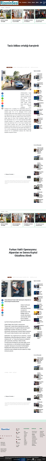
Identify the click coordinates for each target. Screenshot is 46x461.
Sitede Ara (42, 431)
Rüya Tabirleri (42, 435)
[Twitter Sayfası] (3, 435)
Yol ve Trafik (34, 432)
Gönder (29, 177)
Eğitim (37, 2)
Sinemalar (34, 440)
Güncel (25, 444)
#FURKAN (6, 372)
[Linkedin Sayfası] (9, 435)
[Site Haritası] (1, 438)
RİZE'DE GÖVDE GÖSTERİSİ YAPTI (40, 173)
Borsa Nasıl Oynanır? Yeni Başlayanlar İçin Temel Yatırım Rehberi (40, 98)
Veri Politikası (3, 445)
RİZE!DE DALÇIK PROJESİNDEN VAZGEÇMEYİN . (40, 158)
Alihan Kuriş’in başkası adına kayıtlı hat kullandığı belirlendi (40, 121)
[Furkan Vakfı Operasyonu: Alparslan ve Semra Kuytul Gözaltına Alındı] (16, 288)
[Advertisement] (23, 33)
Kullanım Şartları (4, 448)
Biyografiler (42, 434)
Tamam (39, 459)
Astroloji (41, 436)
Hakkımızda (3, 442)
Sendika (25, 443)
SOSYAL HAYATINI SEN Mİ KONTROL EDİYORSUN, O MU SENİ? (40, 180)
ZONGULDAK (7, 7)
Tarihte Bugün (34, 439)
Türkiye (29, 2)
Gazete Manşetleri (34, 445)
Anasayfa (2, 7)
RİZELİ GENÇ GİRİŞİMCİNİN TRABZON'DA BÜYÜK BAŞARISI (40, 187)
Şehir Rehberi (34, 443)
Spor (25, 438)
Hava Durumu (34, 431)
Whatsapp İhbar (3, 450)
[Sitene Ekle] (3, 438)
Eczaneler (34, 436)
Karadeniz (24, 2)
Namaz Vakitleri (33, 435)
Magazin (25, 442)
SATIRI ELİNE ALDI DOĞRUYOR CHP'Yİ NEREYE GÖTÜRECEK (40, 195)
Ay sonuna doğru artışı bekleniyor (39, 91)
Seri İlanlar (34, 441)
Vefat (25, 439)
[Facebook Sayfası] (1, 435)
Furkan (23, 313)
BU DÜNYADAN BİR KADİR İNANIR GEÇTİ (40, 201)
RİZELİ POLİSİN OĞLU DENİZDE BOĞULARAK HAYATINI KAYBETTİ (40, 151)
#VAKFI (10, 372)
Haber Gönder (3, 451)
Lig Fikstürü (34, 437)
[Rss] (11, 435)
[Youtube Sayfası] (7, 435)
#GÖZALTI (14, 372)
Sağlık (25, 440)
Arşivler (19, 439)
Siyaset (33, 2)
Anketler (41, 432)
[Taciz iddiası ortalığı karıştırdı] (16, 80)
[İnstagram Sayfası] (5, 435)
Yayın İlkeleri (3, 443)
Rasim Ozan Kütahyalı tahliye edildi (39, 127)
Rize (20, 2)
